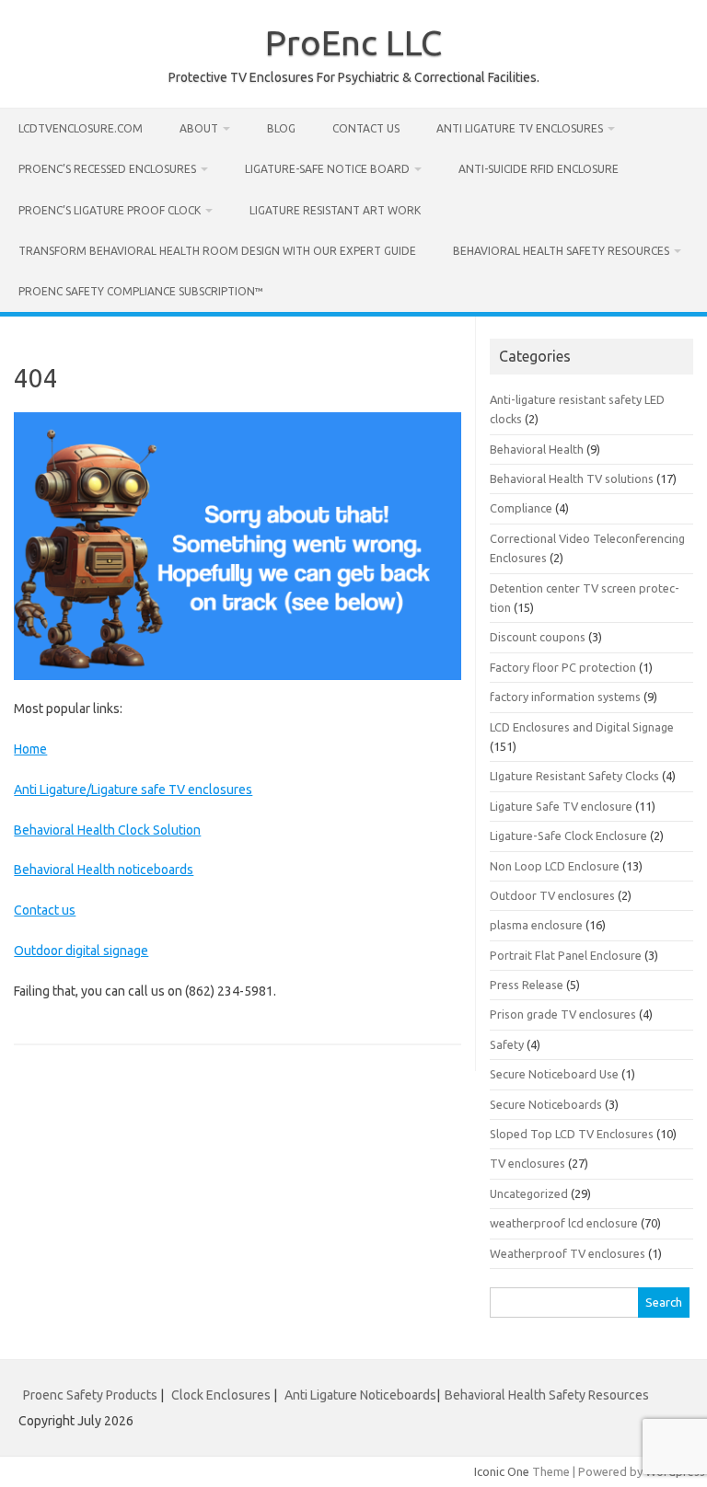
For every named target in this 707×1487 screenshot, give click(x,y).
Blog (281, 128)
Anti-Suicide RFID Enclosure (538, 169)
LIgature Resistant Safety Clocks (574, 775)
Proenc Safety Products (91, 1395)
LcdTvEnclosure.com (80, 128)
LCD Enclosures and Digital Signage (582, 726)
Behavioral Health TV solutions (572, 478)
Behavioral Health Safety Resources (561, 251)
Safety (507, 1044)
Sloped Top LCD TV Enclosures (572, 1133)
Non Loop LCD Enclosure (555, 865)
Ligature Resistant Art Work (335, 210)
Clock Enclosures (221, 1395)
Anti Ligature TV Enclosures (519, 128)
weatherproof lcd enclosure (564, 1222)
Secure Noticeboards (546, 1104)
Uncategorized (529, 1193)
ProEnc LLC (353, 42)
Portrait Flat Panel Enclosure (566, 955)
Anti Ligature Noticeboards (360, 1395)
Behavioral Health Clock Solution (107, 830)
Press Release (526, 984)
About (199, 128)
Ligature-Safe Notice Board (327, 169)
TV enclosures (527, 1163)
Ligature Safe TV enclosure (561, 806)
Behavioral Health (537, 449)
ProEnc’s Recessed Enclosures (107, 169)
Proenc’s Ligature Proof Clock (109, 210)
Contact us (366, 128)
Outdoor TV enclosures (552, 895)
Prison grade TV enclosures (563, 1014)
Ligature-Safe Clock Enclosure (568, 835)
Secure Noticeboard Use (554, 1073)
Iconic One (501, 1471)
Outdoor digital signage (81, 950)
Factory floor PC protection (563, 667)
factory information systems (565, 696)
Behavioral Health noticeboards (103, 869)
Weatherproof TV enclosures (567, 1253)
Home (30, 749)
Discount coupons (537, 636)
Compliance (521, 507)
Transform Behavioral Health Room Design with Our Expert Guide (217, 251)
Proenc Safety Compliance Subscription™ (140, 291)
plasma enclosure (536, 924)
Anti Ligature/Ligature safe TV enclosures (133, 789)
